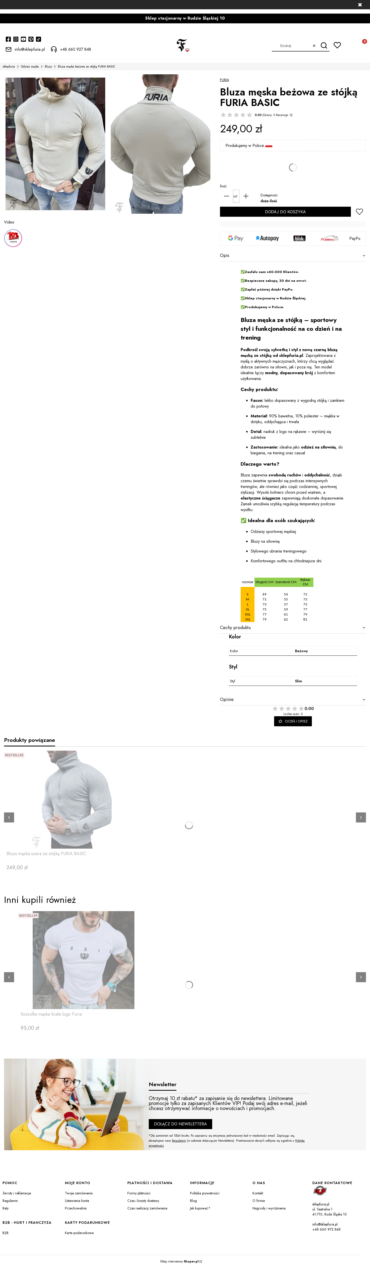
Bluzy (48, 66)
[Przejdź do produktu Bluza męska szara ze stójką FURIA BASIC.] (69, 800)
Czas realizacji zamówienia (147, 1208)
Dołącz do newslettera (180, 1124)
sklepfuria (9, 66)
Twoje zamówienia (79, 1193)
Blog (193, 1200)
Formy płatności (139, 1193)
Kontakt (257, 1193)
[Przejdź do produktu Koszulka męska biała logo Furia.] (83, 960)
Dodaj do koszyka (285, 211)
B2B (6, 1232)
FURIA (224, 79)
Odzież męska (30, 66)
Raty (6, 1208)
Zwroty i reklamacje (17, 1193)
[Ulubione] (337, 45)
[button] (323, 45)
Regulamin (179, 1140)
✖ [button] (360, 5)
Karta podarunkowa (79, 1232)
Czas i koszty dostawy (143, 1200)
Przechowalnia (76, 1208)
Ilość (223, 186)
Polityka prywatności (204, 1193)
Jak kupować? (200, 1208)
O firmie (258, 1200)
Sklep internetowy (179, 1261)
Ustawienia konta (77, 1200)
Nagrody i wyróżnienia (269, 1208)
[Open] (13, 238)
